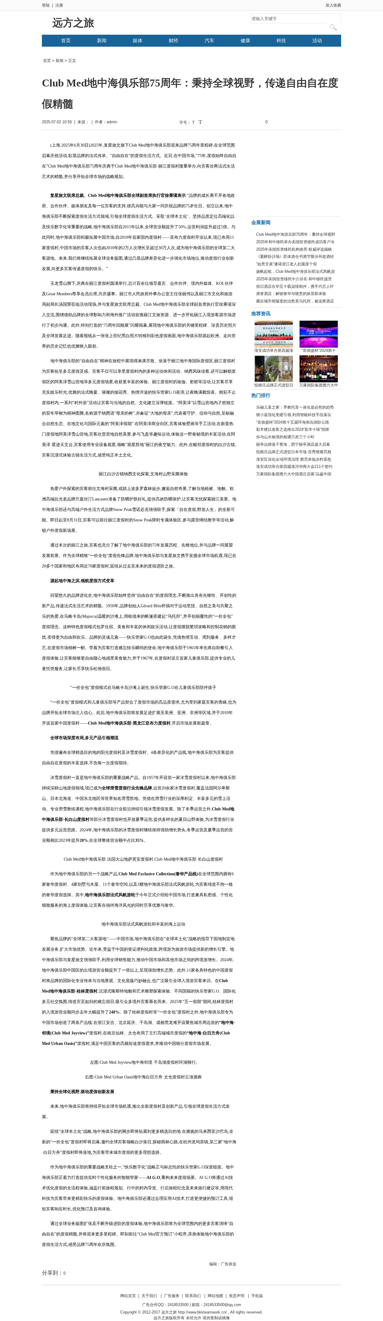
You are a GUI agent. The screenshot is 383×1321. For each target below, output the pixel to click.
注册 (59, 5)
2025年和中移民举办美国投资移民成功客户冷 (295, 242)
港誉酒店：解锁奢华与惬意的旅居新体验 (291, 293)
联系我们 (193, 1295)
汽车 (209, 40)
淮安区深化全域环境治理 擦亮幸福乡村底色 (293, 459)
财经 (173, 40)
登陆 (46, 5)
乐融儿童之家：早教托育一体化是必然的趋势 (295, 407)
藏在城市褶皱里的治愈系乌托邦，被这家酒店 (295, 301)
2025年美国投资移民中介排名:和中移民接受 (294, 279)
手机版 (257, 1295)
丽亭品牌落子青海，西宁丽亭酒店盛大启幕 (293, 444)
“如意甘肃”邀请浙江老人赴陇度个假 (286, 264)
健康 (245, 40)
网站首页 (128, 1295)
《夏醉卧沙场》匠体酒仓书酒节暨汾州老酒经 (295, 256)
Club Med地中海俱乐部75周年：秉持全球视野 (295, 234)
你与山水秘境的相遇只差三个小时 (285, 437)
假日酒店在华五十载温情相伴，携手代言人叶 (295, 286)
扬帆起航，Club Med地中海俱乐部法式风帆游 (295, 271)
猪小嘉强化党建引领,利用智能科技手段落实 (293, 415)
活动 (317, 40)
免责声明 (236, 1295)
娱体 (137, 40)
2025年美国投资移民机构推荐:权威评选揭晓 (294, 249)
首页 (66, 40)
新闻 (102, 40)
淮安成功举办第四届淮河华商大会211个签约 (294, 466)
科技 (281, 40)
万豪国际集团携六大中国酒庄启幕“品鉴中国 (293, 474)
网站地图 (215, 1295)
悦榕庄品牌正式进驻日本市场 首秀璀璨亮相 (293, 452)
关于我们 (149, 1295)
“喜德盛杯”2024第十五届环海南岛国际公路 (292, 422)
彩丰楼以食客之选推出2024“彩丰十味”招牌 (292, 429)
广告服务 (172, 1295)
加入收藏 (333, 5)
